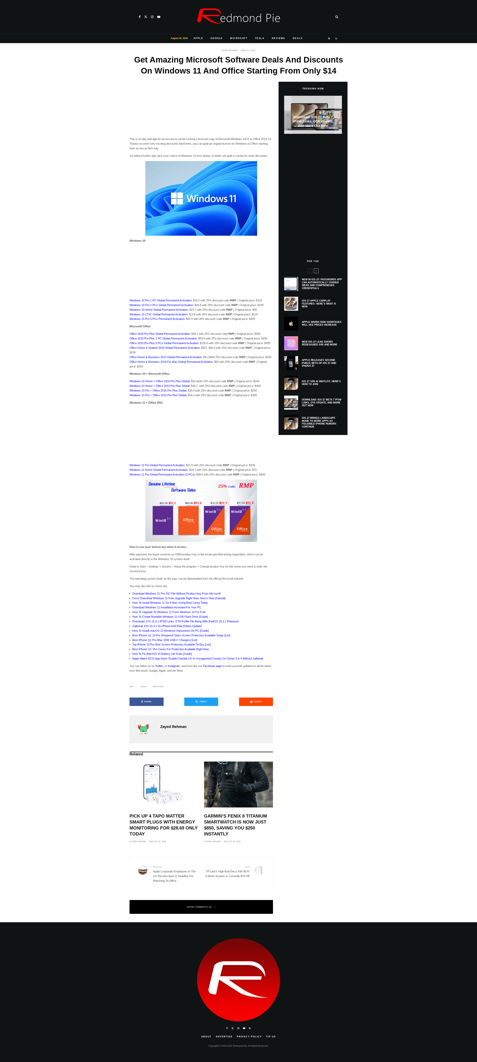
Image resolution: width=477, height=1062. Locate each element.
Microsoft (238, 38)
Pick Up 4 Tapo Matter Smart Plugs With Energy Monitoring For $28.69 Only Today (163, 824)
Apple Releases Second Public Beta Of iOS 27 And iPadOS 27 (319, 363)
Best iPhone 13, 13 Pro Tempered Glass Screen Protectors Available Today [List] (181, 635)
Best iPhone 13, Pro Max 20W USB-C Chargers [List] (164, 640)
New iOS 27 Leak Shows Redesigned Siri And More (319, 343)
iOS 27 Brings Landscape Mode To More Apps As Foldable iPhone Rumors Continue (319, 422)
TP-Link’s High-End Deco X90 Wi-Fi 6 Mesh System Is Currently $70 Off (227, 871)
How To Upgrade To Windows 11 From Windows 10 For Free (169, 612)
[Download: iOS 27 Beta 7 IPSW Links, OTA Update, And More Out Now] (313, 115)
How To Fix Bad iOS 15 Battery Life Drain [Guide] (162, 653)
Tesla (259, 38)
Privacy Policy (249, 1036)
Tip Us (271, 1036)
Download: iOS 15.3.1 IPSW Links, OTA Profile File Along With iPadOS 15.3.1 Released (185, 621)
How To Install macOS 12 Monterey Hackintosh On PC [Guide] (170, 630)
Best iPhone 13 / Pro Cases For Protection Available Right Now (170, 649)
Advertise (224, 1036)
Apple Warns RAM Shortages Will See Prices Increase (322, 323)
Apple (198, 38)
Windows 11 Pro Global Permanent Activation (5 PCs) (162, 474)
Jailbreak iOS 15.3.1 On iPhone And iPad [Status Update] (167, 626)
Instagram (174, 666)
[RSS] (329, 38)
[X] (145, 16)
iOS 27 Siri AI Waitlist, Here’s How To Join (321, 383)
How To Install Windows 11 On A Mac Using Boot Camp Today (170, 602)
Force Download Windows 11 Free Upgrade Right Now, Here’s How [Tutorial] (178, 598)
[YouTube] (158, 16)
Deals (298, 38)
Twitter (159, 666)
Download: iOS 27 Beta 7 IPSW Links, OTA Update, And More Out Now (321, 402)
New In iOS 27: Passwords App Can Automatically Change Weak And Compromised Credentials (322, 284)
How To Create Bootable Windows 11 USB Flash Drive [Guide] (170, 616)
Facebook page (212, 666)
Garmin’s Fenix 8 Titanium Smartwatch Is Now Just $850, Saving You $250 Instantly (235, 824)
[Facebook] (139, 16)
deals (144, 686)
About (206, 1036)
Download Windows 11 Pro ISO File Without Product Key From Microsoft (176, 593)
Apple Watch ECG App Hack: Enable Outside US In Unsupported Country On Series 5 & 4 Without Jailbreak (197, 658)
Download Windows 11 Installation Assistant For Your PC (166, 607)
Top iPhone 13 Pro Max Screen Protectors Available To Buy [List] (171, 644)
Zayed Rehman (229, 50)
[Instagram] (152, 16)
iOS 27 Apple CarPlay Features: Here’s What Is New (319, 303)
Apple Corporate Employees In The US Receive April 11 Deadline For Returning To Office (174, 874)
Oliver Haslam (137, 841)
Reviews (278, 38)
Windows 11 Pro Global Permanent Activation (156, 465)
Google (217, 38)
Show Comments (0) (199, 907)
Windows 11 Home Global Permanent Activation (158, 469)
